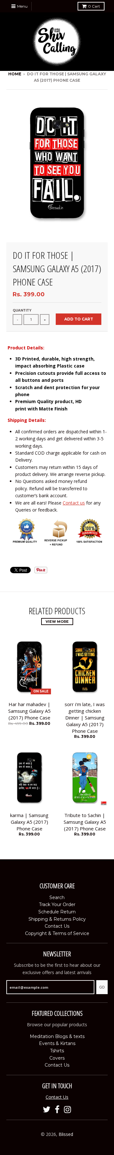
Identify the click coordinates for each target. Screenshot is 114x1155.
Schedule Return (57, 912)
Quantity (22, 310)
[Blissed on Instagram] (67, 1110)
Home (14, 74)
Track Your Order (57, 904)
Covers (57, 1058)
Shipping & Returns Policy (57, 919)
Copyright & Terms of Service (57, 933)
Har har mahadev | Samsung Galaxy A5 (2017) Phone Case (29, 711)
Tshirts (57, 1051)
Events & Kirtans (57, 1043)
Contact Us (57, 926)
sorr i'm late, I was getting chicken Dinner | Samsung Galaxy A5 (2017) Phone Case (85, 717)
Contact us (74, 503)
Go (101, 987)
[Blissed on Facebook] (57, 1110)
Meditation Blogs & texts (57, 1036)
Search (57, 897)
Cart (94, 6)
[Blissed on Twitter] (46, 1110)
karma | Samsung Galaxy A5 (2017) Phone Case (29, 822)
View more (57, 621)
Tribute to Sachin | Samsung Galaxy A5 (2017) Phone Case (85, 822)
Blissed (66, 1134)
